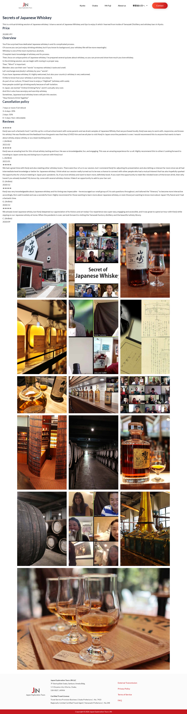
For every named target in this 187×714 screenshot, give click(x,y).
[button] (140, 6)
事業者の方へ (139, 5)
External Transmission (127, 683)
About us (122, 5)
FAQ (120, 700)
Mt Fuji (108, 5)
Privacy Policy (124, 688)
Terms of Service (125, 694)
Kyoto (82, 5)
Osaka (95, 5)
